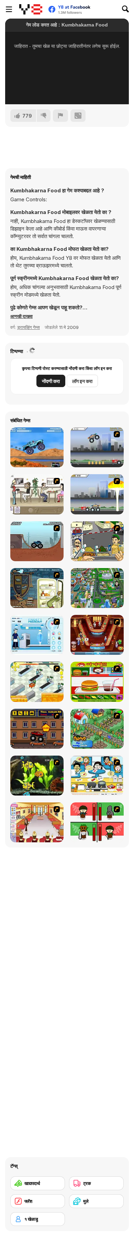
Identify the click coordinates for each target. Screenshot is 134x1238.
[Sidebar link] (9, 9)
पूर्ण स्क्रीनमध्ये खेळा (67, 89)
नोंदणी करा (51, 381)
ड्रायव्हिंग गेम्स (28, 327)
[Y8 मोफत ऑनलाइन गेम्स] (30, 9)
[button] (21, 316)
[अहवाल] (60, 115)
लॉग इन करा (82, 381)
